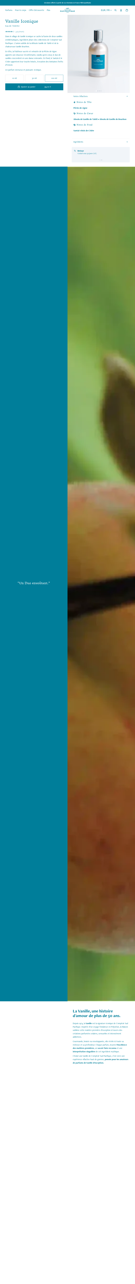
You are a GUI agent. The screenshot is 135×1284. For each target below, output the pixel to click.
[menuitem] (48, 10)
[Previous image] (71, 54)
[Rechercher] (115, 10)
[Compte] (121, 10)
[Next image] (125, 54)
